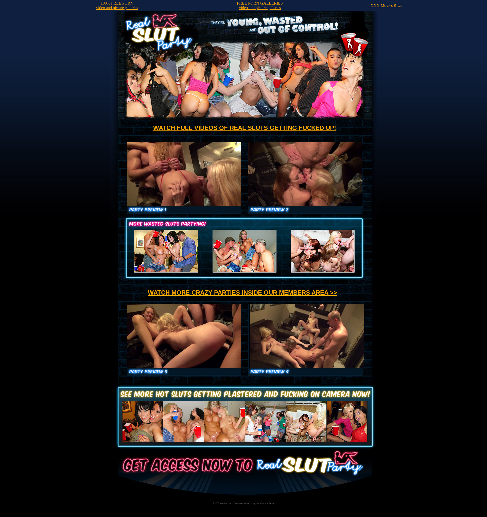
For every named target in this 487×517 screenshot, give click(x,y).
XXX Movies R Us (386, 5)
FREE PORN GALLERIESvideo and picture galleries (260, 5)
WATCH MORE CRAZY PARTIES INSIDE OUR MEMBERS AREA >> (242, 292)
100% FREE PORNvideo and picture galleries (117, 5)
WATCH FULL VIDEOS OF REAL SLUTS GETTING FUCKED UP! (244, 127)
